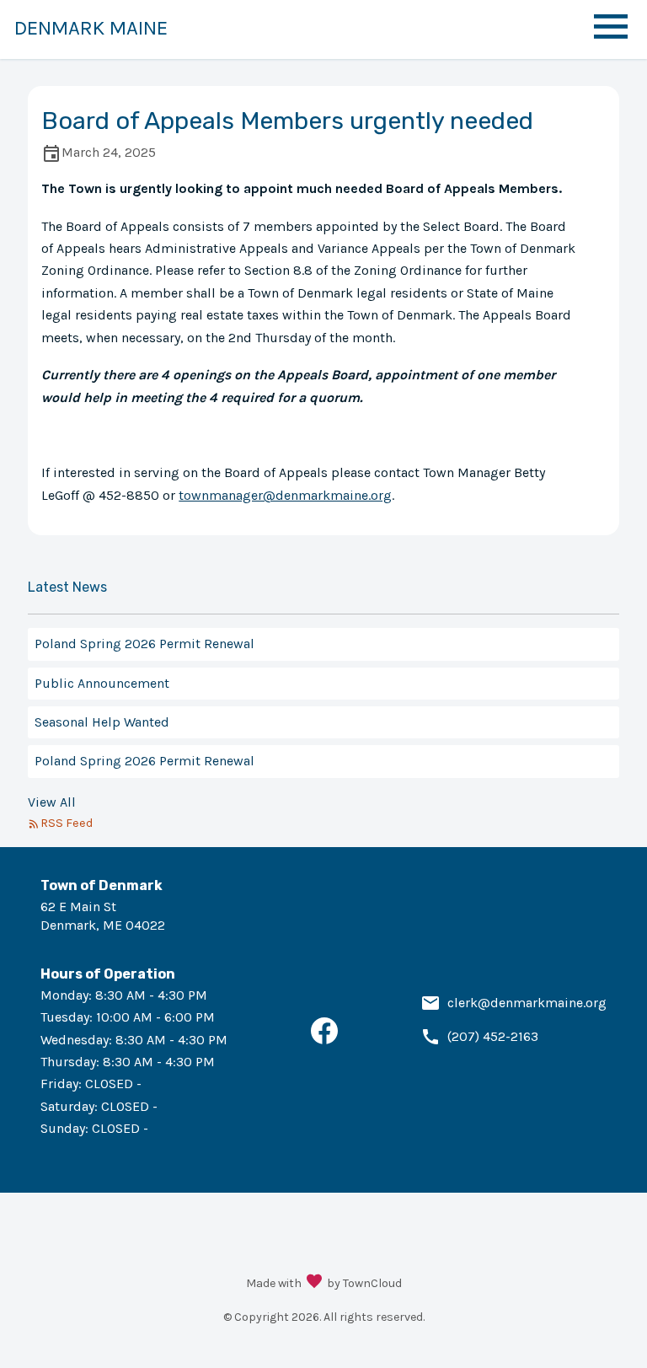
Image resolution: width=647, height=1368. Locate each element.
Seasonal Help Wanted (102, 722)
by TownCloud (364, 1283)
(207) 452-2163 (492, 1036)
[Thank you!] (314, 1283)
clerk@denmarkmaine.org (527, 1003)
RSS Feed (66, 823)
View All (52, 802)
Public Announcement (102, 683)
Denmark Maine (91, 28)
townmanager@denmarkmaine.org (285, 495)
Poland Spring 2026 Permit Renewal (144, 644)
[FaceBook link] (324, 1040)
